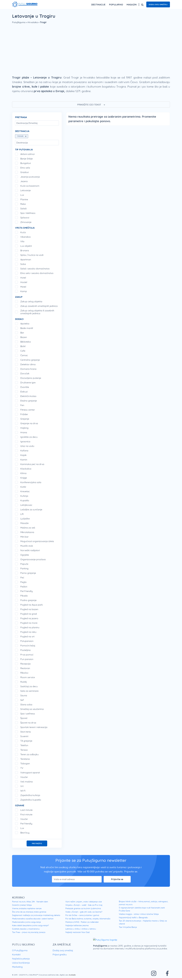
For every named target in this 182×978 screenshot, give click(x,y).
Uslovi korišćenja (21, 962)
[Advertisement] (91, 51)
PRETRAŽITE (37, 843)
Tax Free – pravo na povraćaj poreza (28, 932)
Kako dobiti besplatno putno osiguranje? (30, 925)
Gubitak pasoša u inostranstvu (26, 929)
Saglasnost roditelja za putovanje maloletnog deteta (36, 915)
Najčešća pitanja (21, 958)
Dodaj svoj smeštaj (158, 4)
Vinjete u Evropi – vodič (75, 905)
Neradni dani (42, 901)
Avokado (72, 975)
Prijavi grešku (60, 954)
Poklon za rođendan (90, 922)
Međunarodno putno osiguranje (26, 922)
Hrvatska (33, 22)
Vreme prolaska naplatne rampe (27, 908)
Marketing (17, 966)
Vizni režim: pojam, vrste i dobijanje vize (83, 901)
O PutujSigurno (20, 950)
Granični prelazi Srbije (22, 905)
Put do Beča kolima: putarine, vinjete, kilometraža (87, 918)
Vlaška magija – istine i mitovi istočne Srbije (139, 914)
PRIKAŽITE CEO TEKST (89, 104)
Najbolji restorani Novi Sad (77, 932)
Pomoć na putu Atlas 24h (23, 901)
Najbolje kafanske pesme (77, 925)
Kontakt (16, 954)
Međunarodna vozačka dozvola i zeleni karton (32, 918)
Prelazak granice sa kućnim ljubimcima (83, 908)
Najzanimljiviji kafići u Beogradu (133, 917)
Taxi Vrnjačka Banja (128, 927)
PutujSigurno (19, 22)
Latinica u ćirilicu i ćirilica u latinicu (80, 929)
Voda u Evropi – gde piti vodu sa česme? (83, 912)
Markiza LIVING (72, 922)
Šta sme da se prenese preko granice (29, 912)
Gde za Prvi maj (95, 905)
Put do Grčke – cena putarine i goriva (82, 915)
